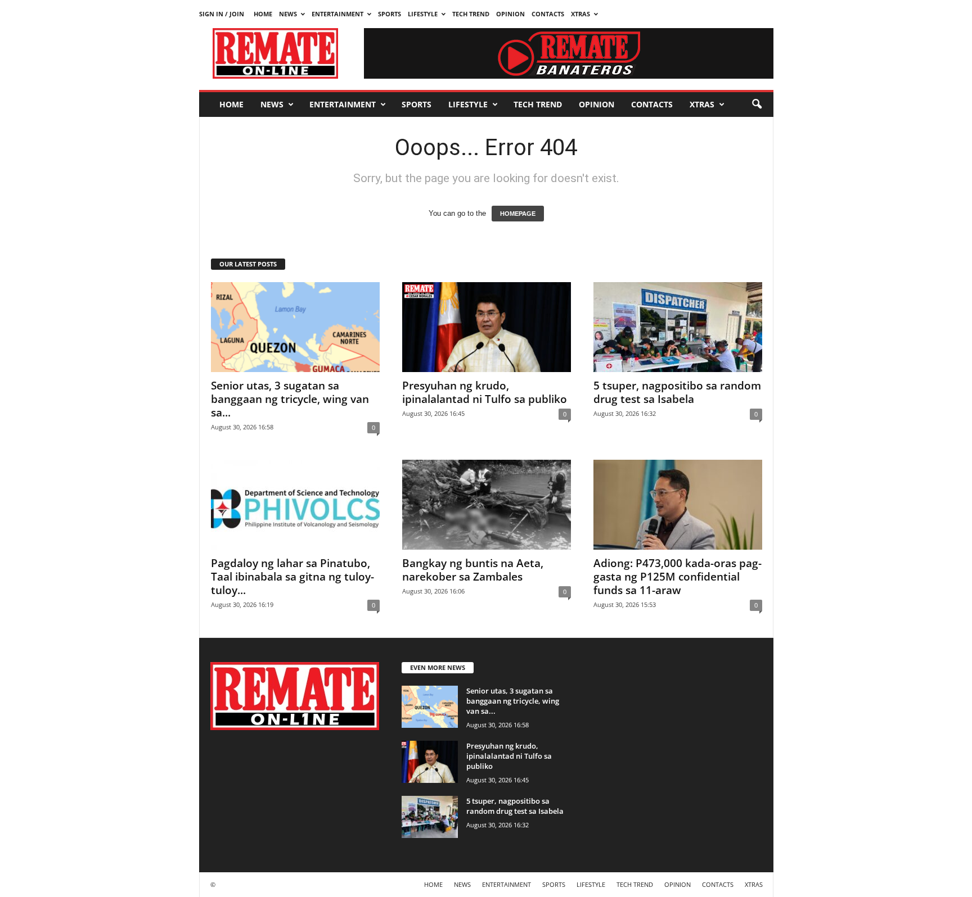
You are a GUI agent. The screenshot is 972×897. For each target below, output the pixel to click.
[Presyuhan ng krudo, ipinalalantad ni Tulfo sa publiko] (486, 327)
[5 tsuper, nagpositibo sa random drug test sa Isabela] (677, 327)
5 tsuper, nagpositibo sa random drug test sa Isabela (677, 392)
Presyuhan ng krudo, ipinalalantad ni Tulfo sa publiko (484, 392)
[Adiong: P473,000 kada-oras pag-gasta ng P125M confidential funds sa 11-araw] (677, 505)
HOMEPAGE (518, 213)
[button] (756, 104)
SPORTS (389, 14)
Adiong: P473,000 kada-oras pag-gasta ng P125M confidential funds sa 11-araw (677, 576)
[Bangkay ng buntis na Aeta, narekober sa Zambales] (486, 505)
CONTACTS (548, 14)
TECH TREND (470, 14)
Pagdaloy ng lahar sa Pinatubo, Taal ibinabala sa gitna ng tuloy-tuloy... (292, 576)
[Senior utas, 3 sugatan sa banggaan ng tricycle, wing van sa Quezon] (295, 327)
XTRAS (580, 14)
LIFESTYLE (423, 14)
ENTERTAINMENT (337, 14)
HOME (263, 14)
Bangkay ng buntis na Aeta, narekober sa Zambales (472, 570)
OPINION (510, 14)
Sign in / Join (221, 14)
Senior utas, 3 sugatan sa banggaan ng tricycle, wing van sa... (290, 399)
